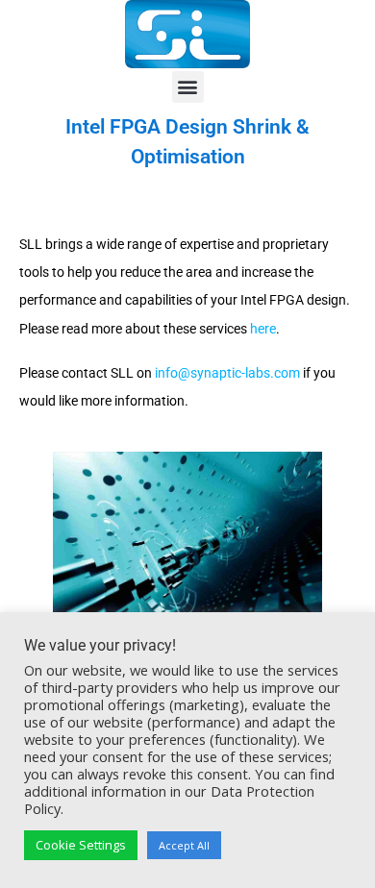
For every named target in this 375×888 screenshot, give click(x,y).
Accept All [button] (184, 845)
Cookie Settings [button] (81, 844)
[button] (188, 87)
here (263, 328)
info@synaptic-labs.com (227, 373)
